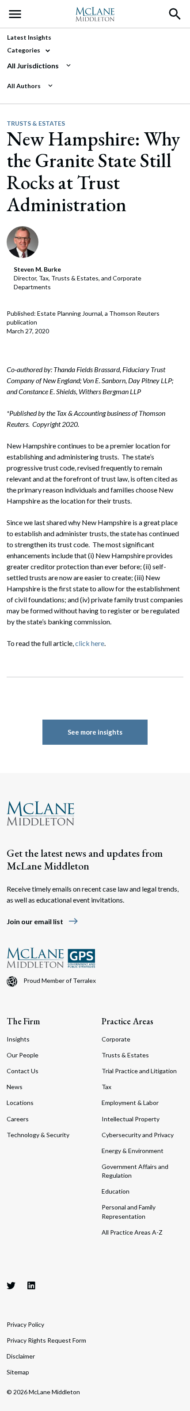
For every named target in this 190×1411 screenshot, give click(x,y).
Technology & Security (38, 1135)
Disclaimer (21, 1356)
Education (115, 1191)
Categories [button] (24, 50)
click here (89, 643)
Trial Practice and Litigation (139, 1071)
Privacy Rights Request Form (46, 1340)
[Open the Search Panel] (175, 14)
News (15, 1086)
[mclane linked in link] (31, 1285)
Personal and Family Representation (129, 1211)
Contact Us (22, 1071)
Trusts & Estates (36, 123)
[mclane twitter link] (11, 1285)
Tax (106, 1086)
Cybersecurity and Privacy (138, 1135)
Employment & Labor (130, 1102)
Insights (18, 1039)
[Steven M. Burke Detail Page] (22, 241)
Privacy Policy (25, 1324)
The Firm (23, 1021)
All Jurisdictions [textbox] (33, 65)
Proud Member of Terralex (59, 980)
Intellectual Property (131, 1119)
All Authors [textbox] (24, 86)
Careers (18, 1119)
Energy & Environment (132, 1150)
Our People (22, 1055)
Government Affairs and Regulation (135, 1171)
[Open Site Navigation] (15, 14)
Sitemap (18, 1372)
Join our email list (43, 921)
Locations (20, 1102)
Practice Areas (127, 1021)
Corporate (116, 1039)
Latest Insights (29, 37)
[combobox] (91, 66)
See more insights (95, 732)
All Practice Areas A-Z (132, 1232)
